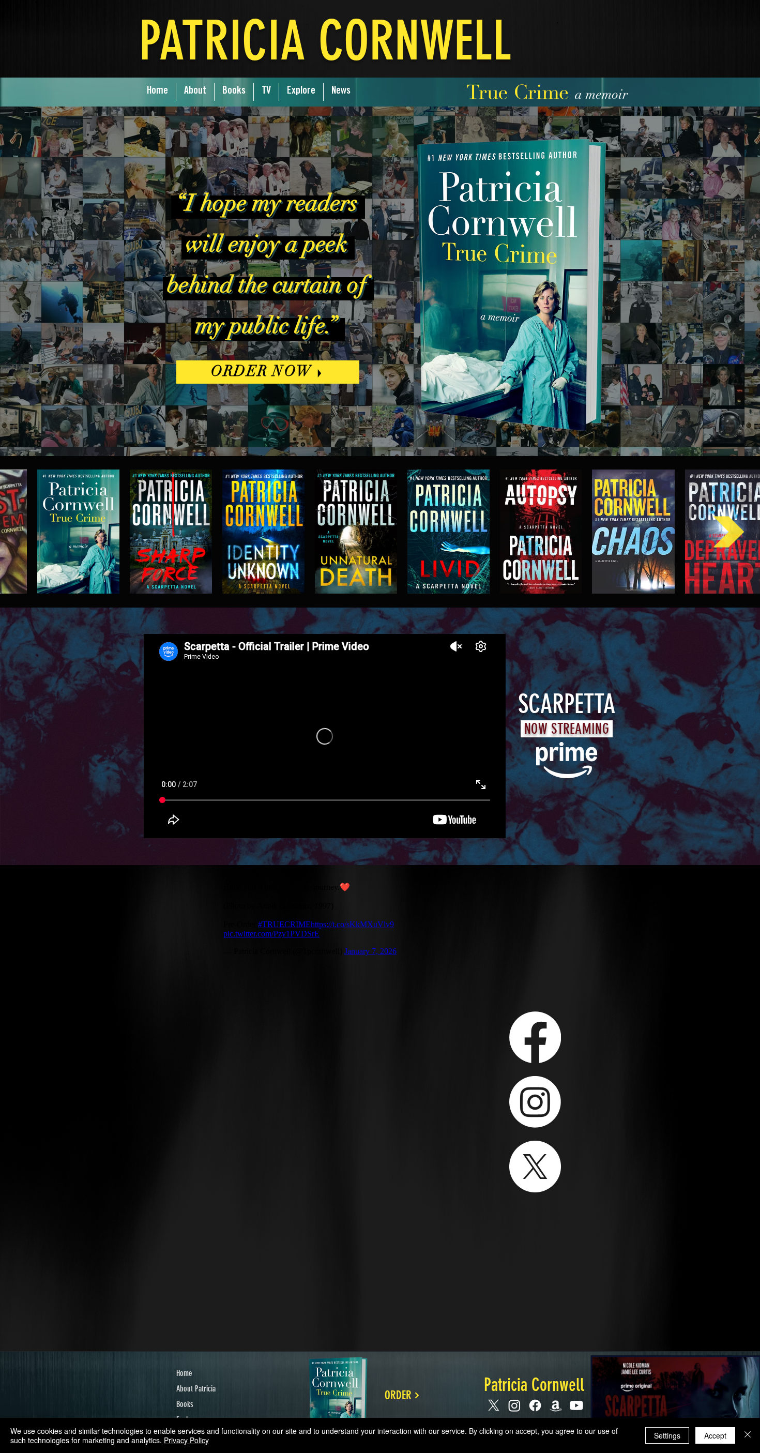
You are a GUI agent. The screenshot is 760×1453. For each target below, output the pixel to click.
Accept (715, 1435)
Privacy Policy (186, 1440)
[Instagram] (535, 1102)
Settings (667, 1435)
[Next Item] (728, 531)
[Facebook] (535, 1037)
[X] (535, 1166)
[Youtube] (576, 1405)
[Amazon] (556, 1405)
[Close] (747, 1435)
